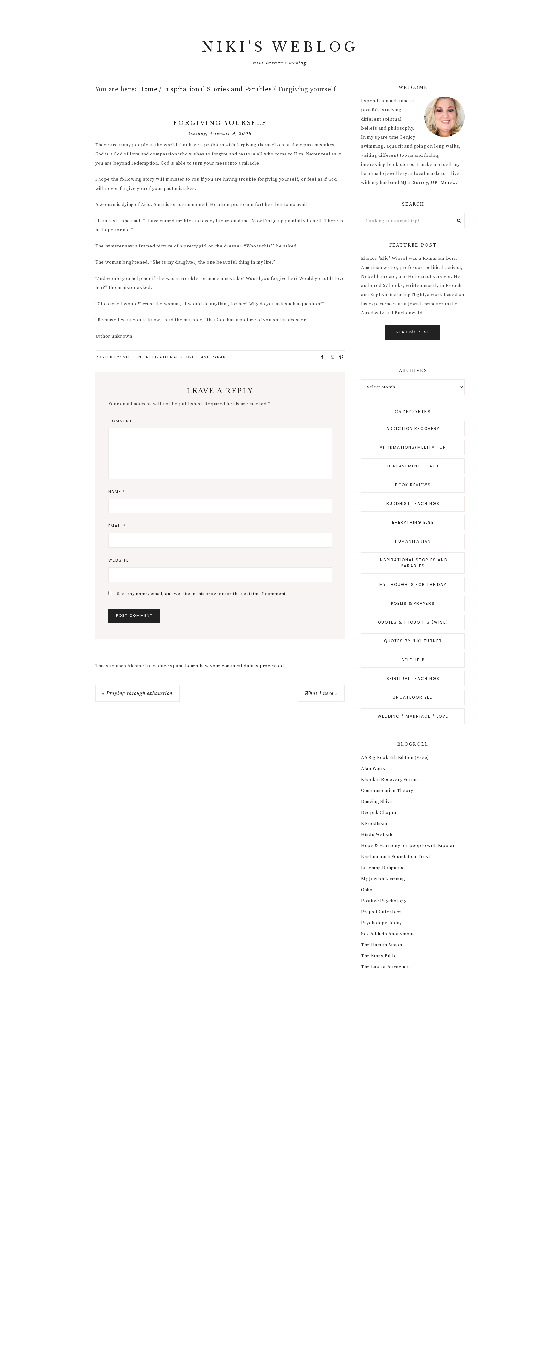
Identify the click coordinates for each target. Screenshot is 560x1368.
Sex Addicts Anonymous (388, 934)
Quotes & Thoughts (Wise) (413, 622)
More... (448, 183)
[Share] (320, 356)
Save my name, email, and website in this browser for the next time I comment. (202, 593)
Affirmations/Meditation (413, 447)
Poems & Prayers (413, 603)
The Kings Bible (379, 956)
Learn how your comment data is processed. (235, 666)
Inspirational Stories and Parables (189, 357)
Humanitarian (413, 541)
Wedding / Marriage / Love (413, 716)
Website (118, 560)
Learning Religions (382, 868)
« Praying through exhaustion (137, 693)
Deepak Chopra (378, 813)
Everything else (413, 522)
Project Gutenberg (382, 912)
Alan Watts (373, 769)
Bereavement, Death (413, 466)
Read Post (412, 332)
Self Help (413, 659)
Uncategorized (413, 697)
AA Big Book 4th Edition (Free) (395, 758)
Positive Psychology (383, 901)
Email (117, 526)
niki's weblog (280, 47)
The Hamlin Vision (381, 945)
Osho (367, 890)
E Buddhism (374, 824)
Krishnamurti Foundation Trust (395, 857)
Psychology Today (381, 923)
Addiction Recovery (413, 428)
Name (116, 491)
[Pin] (339, 356)
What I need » (321, 693)
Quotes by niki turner (413, 641)
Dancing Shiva (376, 802)
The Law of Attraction (385, 967)
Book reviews (413, 485)
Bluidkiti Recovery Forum (389, 780)
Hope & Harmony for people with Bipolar (408, 846)
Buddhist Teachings (413, 503)
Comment (120, 421)
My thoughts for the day (413, 584)
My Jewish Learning (383, 879)
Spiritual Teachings (413, 678)
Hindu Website (377, 835)
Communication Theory (387, 791)
